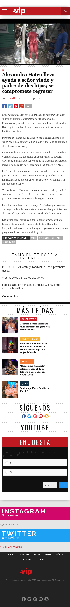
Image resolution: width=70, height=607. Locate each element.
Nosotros (27, 559)
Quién (7, 70)
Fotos (37, 554)
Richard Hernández (15, 98)
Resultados (50, 485)
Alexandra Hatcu (46, 238)
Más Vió (59, 554)
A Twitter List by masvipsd (11, 547)
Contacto (42, 559)
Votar (63, 485)
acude (33, 238)
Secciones (24, 554)
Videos (48, 554)
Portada (10, 554)
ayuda (59, 238)
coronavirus (9, 242)
